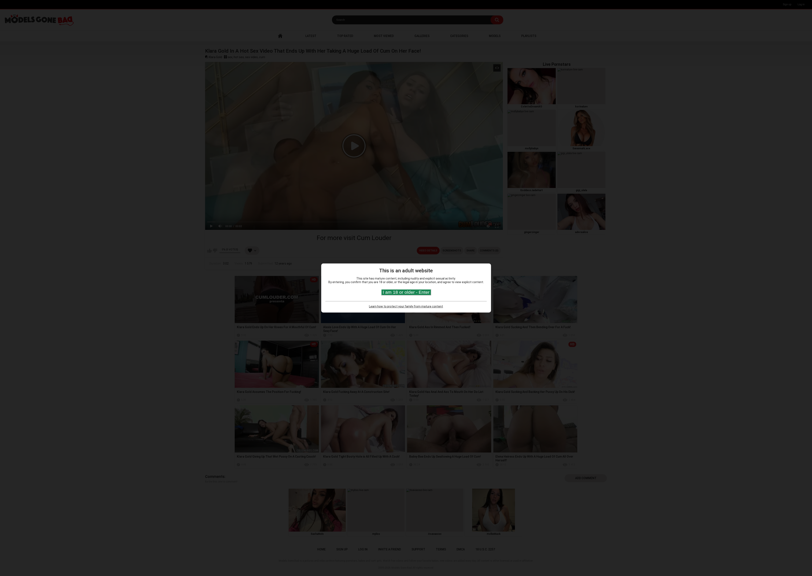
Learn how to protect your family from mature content (406, 306)
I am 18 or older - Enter (406, 292)
